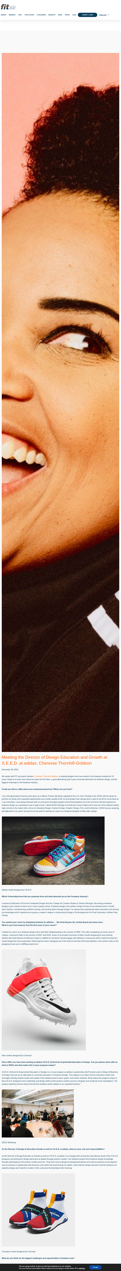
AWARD (3, 15)
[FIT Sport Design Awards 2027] (8, 6)
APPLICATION (29, 15)
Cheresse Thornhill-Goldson (46, 776)
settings (82, 1268)
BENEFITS (51, 15)
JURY (20, 15)
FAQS (74, 15)
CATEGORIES (41, 15)
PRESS (67, 15)
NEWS (60, 15)
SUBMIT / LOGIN (87, 15)
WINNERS (12, 15)
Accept (95, 1267)
